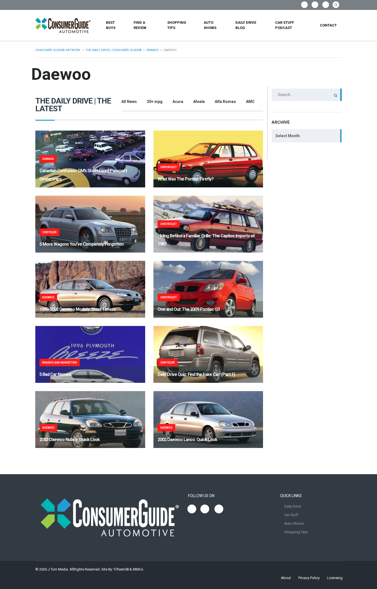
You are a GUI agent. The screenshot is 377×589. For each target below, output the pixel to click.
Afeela (199, 101)
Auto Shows (210, 25)
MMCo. (138, 569)
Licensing (335, 578)
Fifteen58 (121, 569)
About (286, 578)
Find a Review (140, 25)
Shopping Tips (176, 25)
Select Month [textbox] (287, 136)
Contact (328, 25)
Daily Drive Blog (245, 25)
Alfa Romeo (225, 101)
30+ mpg (155, 101)
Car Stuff (291, 515)
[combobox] (307, 135)
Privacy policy (309, 578)
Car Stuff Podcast (284, 25)
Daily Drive (292, 506)
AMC (250, 101)
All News (129, 101)
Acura (177, 101)
